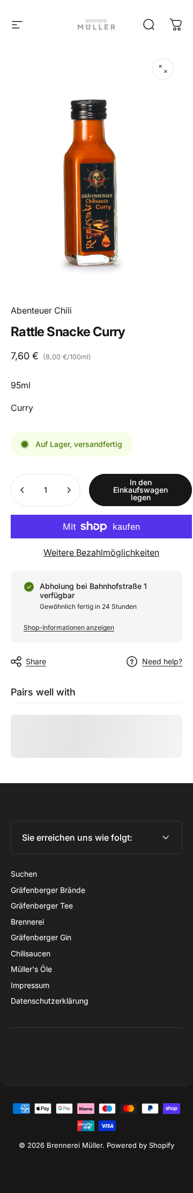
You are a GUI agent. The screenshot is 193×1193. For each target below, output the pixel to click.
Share (36, 661)
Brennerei (27, 921)
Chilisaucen (30, 953)
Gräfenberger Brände (48, 889)
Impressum (30, 985)
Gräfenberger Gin (41, 937)
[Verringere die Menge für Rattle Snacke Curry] (22, 490)
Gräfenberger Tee (42, 905)
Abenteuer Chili (41, 310)
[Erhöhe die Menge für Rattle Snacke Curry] (68, 490)
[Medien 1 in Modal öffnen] (163, 69)
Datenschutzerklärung (49, 1000)
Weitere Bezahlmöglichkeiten (101, 552)
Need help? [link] (162, 661)
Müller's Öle (31, 969)
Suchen (24, 873)
